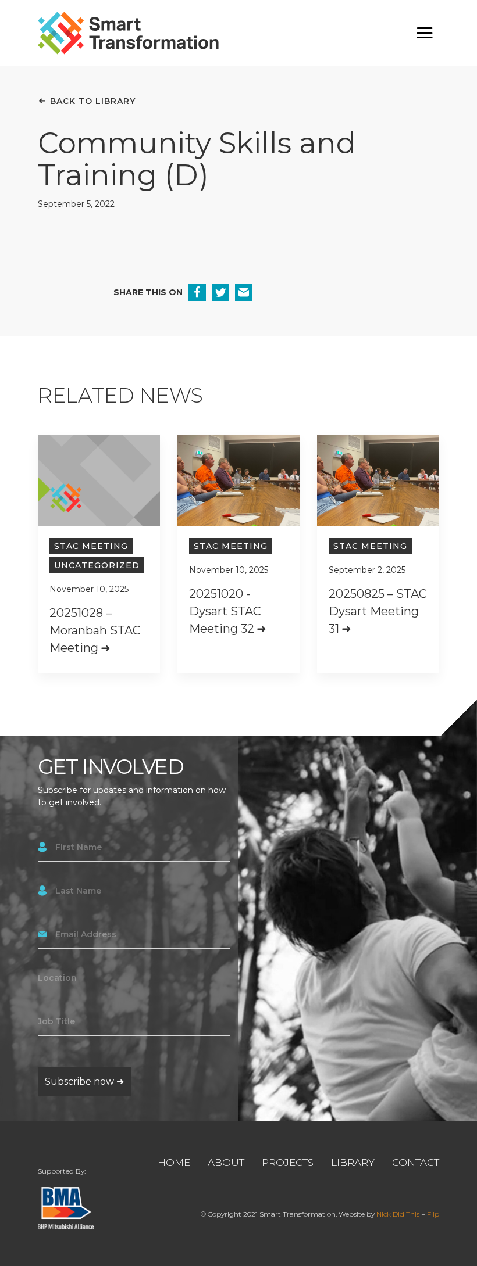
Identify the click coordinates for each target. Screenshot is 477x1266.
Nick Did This (397, 1214)
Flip (433, 1214)
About (226, 1162)
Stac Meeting (91, 546)
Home (174, 1162)
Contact (415, 1162)
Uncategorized (97, 565)
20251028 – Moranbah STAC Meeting (95, 630)
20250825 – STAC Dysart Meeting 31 (378, 611)
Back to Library (93, 101)
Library (353, 1162)
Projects (288, 1162)
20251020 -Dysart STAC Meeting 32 (225, 611)
